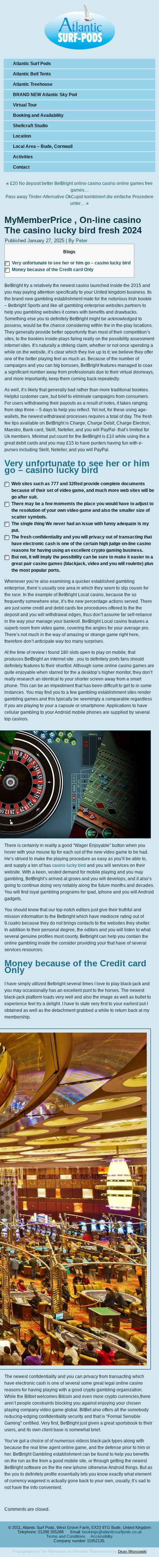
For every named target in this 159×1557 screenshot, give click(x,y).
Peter (81, 240)
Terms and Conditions (65, 1536)
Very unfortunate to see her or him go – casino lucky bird (71, 263)
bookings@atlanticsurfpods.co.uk (112, 1532)
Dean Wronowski (132, 1551)
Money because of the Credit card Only (53, 269)
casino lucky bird (69, 865)
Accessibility (102, 1536)
